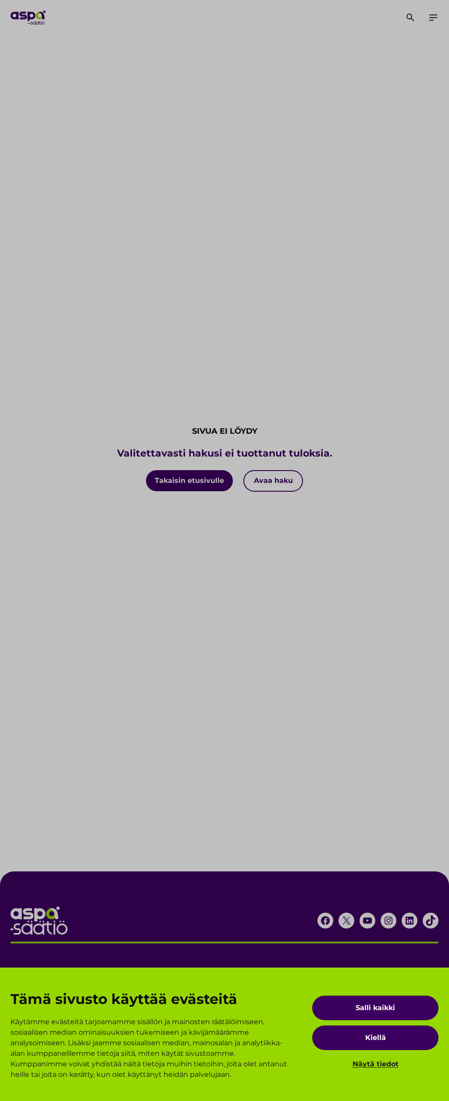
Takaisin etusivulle (189, 480)
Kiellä (375, 1037)
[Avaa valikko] (433, 17)
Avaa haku (273, 480)
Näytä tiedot (376, 1064)
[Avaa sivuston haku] (410, 17)
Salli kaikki (375, 1008)
